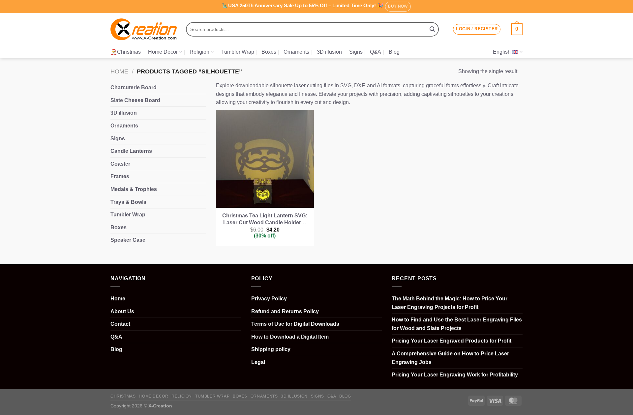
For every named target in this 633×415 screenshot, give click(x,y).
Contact (120, 324)
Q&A (375, 52)
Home (119, 71)
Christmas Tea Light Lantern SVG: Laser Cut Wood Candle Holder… (264, 219)
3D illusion (329, 52)
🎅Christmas (125, 52)
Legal (258, 362)
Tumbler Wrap (237, 52)
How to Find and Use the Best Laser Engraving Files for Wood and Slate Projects (457, 324)
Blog (394, 52)
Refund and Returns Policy (285, 311)
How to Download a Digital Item (290, 337)
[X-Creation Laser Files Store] (143, 29)
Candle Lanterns (131, 151)
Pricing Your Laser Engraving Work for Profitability (455, 374)
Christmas (123, 396)
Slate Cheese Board (135, 100)
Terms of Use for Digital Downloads (295, 324)
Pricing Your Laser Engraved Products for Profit (451, 341)
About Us (122, 311)
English (502, 52)
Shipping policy (270, 349)
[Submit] (432, 29)
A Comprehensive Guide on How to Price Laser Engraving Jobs (450, 358)
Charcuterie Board (133, 87)
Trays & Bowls (128, 202)
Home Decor (163, 52)
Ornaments (296, 52)
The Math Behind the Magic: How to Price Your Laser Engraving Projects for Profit (449, 303)
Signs (356, 52)
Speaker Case (127, 240)
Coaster (120, 164)
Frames (119, 176)
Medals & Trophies (133, 189)
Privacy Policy (269, 298)
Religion (199, 52)
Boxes (268, 52)
